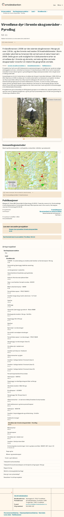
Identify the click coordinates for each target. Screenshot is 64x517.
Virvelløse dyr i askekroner (16, 347)
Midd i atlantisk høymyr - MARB (17, 287)
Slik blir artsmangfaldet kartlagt (13, 471)
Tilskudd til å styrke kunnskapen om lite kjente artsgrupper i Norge (24, 465)
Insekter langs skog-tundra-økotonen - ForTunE (22, 296)
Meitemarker (12, 428)
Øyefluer (10, 324)
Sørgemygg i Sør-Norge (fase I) (17, 395)
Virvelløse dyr (42, 11)
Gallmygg (10, 305)
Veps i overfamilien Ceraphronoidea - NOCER (21, 282)
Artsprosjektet (6, 11)
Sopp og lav (9, 451)
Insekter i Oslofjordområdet (16, 442)
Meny (60, 5)
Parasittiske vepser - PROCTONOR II (18, 292)
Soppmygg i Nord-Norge (15, 319)
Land (33, 11)
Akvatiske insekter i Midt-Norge (17, 386)
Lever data (7, 514)
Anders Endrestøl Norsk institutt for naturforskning (18, 192)
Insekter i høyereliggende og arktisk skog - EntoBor (23, 414)
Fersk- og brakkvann (11, 458)
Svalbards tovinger (13, 418)
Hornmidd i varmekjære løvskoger (18, 333)
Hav (6, 253)
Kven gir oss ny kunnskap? (12, 474)
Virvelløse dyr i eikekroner (16, 437)
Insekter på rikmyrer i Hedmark (17, 351)
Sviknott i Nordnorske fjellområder (18, 278)
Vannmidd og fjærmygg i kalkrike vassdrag (21, 266)
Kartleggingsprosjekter (20, 11)
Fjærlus (10, 301)
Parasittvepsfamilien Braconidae (18, 373)
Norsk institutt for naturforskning (51, 211)
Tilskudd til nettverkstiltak (12, 462)
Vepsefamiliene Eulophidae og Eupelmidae (20, 273)
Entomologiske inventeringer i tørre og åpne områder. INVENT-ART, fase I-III (31, 446)
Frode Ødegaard (56, 209)
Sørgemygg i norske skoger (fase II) (19, 342)
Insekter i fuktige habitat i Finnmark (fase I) (21, 360)
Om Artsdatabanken (21, 496)
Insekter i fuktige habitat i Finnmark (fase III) (21, 369)
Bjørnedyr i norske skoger (16, 328)
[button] (4, 119)
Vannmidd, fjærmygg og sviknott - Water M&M (21, 310)
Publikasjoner (46, 65)
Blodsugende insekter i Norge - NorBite (19, 314)
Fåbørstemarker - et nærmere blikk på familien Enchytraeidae (26, 400)
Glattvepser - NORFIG (14, 377)
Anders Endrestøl (8, 42)
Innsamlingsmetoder (33, 65)
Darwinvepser (12, 433)
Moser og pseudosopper (13, 454)
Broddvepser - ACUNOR (15, 391)
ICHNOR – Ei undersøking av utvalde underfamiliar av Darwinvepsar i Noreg (30, 261)
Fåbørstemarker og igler (15, 356)
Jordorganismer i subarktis (16, 270)
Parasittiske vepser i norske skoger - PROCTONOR (23, 337)
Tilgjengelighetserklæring (29, 513)
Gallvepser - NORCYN (14, 409)
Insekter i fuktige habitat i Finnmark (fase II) (21, 365)
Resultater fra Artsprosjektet (13, 477)
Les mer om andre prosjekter (16, 65)
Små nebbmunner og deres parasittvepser (20, 405)
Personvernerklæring (11, 513)
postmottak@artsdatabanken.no (36, 504)
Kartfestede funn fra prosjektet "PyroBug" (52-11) (19, 237)
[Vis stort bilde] (61, 43)
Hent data (42, 513)
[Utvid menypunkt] (59, 250)
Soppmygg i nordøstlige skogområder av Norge (22, 382)
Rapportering (8, 468)
